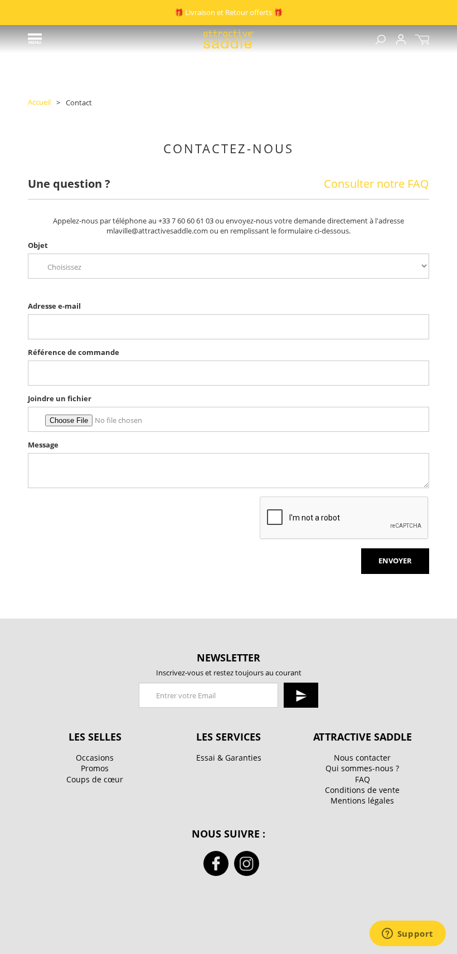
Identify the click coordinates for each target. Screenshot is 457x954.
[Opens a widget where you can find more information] (407, 934)
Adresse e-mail (54, 306)
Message (43, 445)
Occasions (95, 757)
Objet (38, 245)
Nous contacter (362, 757)
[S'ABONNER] (301, 695)
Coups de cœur (94, 779)
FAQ (362, 779)
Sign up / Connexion (400, 39)
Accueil (39, 102)
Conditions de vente (362, 790)
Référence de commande (73, 352)
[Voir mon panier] (422, 39)
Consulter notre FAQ (376, 184)
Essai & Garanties (228, 757)
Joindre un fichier (59, 398)
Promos (95, 768)
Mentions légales (362, 800)
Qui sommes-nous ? (362, 768)
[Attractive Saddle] (228, 39)
